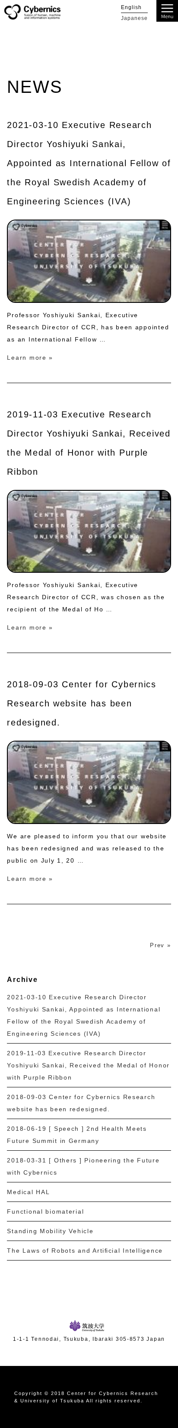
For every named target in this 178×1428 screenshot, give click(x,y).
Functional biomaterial (45, 1211)
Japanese (134, 18)
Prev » (160, 945)
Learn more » (30, 357)
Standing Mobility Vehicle (50, 1231)
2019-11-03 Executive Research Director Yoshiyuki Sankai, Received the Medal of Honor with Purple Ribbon (88, 1065)
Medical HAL (28, 1191)
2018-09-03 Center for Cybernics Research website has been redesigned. (81, 703)
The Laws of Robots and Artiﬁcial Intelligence (85, 1250)
